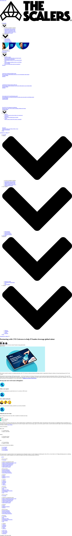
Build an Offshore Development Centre (9, 462)
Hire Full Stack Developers (7, 472)
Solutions (4, 24)
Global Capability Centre (6, 465)
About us (4, 480)
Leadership (4, 481)
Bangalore (4, 482)
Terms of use (4, 530)
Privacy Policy (9, 424)
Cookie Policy (4, 532)
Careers (3, 483)
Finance (3, 475)
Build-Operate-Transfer (6, 466)
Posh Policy (4, 533)
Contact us (4, 484)
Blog (3, 130)
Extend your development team (7, 463)
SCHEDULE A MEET (4, 132)
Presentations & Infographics (7, 490)
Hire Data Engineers (6, 469)
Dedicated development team (7, 464)
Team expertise (5, 34)
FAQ (3, 492)
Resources (4, 53)
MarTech (3, 477)
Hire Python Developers (6, 471)
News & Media (5, 491)
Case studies (4, 52)
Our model (4, 23)
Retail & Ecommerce (6, 476)
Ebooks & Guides (5, 489)
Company (4, 110)
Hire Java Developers (6, 470)
